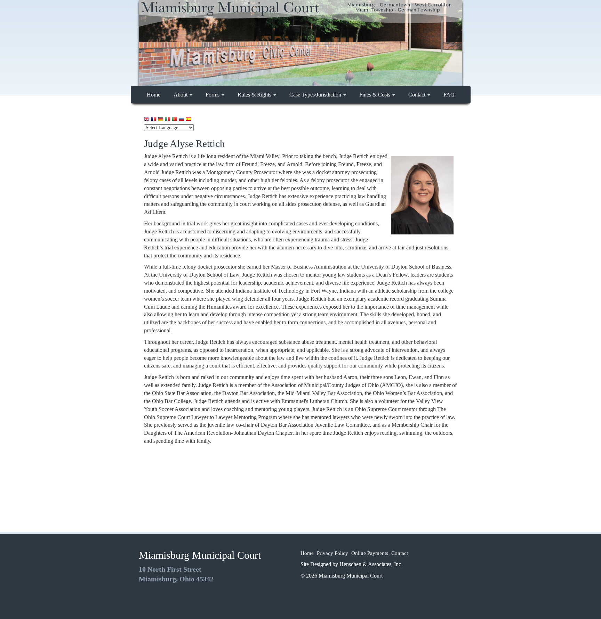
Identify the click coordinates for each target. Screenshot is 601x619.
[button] (147, 119)
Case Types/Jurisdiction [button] (316, 95)
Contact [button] (417, 95)
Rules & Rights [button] (255, 95)
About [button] (181, 95)
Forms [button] (213, 95)
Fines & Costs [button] (375, 95)
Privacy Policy (332, 553)
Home (156, 94)
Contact (399, 553)
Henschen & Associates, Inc (370, 564)
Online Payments (369, 553)
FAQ (449, 95)
